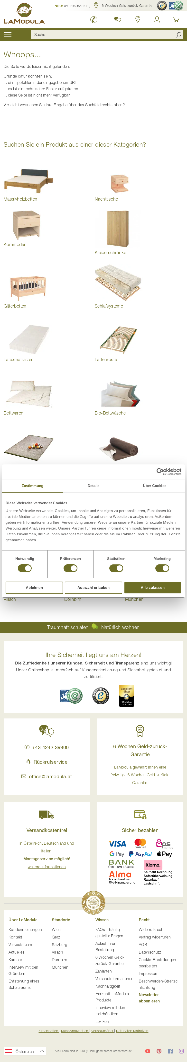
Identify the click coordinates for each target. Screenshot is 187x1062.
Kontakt (15, 937)
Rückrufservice (50, 762)
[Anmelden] (157, 19)
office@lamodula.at (50, 776)
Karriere (15, 959)
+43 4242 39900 (50, 747)
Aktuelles (17, 952)
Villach (57, 952)
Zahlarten (103, 971)
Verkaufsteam (20, 944)
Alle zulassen (153, 587)
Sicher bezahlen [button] (140, 830)
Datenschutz (150, 952)
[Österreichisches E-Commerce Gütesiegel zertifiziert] (176, 5)
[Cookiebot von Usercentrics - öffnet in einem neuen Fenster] (160, 471)
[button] (73, 5)
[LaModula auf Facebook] (170, 1051)
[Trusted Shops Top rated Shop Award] (126, 696)
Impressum (149, 973)
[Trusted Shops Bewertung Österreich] (100, 695)
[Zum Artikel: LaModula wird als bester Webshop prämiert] (93, 904)
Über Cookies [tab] (154, 486)
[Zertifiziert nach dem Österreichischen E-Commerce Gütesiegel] (71, 695)
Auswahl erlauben (93, 587)
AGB (143, 944)
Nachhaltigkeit (108, 986)
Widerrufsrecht (152, 929)
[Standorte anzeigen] (138, 19)
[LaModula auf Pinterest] (159, 1051)
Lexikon (102, 1021)
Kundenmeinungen (25, 929)
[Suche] (178, 34)
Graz (56, 937)
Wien (56, 929)
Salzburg (59, 944)
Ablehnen (34, 587)
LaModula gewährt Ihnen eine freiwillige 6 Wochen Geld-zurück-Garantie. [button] (140, 775)
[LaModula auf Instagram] (181, 1051)
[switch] (70, 569)
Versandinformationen (114, 978)
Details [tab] (94, 486)
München (60, 967)
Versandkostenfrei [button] (47, 830)
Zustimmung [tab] (32, 486)
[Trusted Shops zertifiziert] (162, 5)
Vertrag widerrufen (155, 937)
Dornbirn (59, 959)
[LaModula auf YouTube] (148, 1051)
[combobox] (107, 34)
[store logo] (24, 14)
